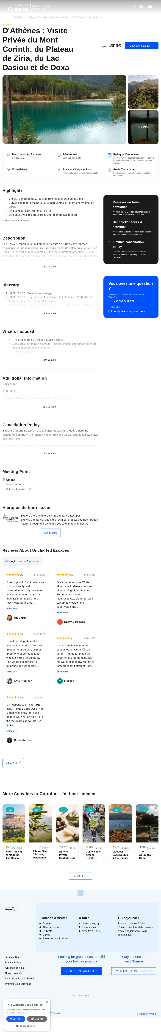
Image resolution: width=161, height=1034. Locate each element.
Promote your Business (18, 984)
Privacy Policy (13, 962)
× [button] (47, 1002)
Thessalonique (51, 927)
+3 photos (143, 127)
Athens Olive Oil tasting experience (40, 854)
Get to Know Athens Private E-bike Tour (93, 856)
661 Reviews (34, 561)
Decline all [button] (37, 1019)
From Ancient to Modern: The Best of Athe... (14, 856)
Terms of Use (12, 957)
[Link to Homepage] (19, 13)
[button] (26, 1026)
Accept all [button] (16, 1019)
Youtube (84, 1002)
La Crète (47, 931)
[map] (132, 6)
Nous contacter (13, 973)
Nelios (152, 1013)
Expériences (89, 927)
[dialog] (26, 1015)
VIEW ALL (12, 763)
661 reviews (20, 158)
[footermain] (80, 893)
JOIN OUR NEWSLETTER (81, 971)
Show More (11, 608)
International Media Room (19, 978)
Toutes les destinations (55, 938)
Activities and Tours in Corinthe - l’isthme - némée (41, 17)
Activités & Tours (91, 931)
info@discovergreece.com (129, 311)
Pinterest (89, 1002)
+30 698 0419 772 (124, 301)
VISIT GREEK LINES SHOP (132, 971)
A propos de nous (15, 968)
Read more (23, 1012)
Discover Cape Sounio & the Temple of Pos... (120, 856)
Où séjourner (128, 918)
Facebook (66, 1002)
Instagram (72, 1002)
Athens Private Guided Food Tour (67, 856)
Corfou (46, 934)
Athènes (47, 923)
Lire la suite (50, 532)
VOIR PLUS (80, 876)
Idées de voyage (91, 923)
